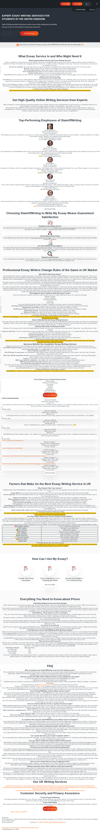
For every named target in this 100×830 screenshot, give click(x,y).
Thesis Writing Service (29, 786)
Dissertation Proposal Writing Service (14, 787)
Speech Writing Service (40, 790)
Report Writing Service (73, 787)
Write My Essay (29, 33)
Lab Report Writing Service (24, 790)
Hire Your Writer (50, 585)
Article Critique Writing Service (75, 790)
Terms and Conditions (23, 827)
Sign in (87, 4)
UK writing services (46, 684)
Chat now (92, 9)
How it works (20, 812)
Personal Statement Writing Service (37, 787)
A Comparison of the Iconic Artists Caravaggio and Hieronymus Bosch (29, 463)
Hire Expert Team (50, 209)
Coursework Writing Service (65, 786)
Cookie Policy (34, 827)
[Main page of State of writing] (6, 814)
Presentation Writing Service (41, 789)
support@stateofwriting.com (57, 822)
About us (13, 812)
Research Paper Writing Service (46, 786)
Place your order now (50, 395)
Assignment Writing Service (57, 787)
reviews (38, 686)
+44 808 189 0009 (80, 9)
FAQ (25, 812)
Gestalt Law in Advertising (12, 448)
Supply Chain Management (12, 440)
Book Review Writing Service (59, 789)
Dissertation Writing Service (13, 786)
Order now (77, 4)
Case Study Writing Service (88, 787)
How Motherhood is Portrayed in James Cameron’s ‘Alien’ (24, 456)
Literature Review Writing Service (84, 786)
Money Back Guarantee (9, 827)
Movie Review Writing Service (56, 790)
